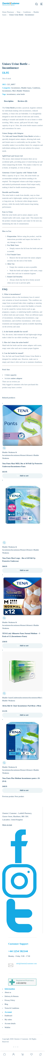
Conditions (27, 12)
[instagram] (19, 897)
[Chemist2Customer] (11, 4)
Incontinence (15, 88)
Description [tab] (8, 101)
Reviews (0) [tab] (22, 101)
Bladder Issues (26, 88)
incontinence (11, 94)
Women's (23, 455)
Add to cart (24, 476)
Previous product (8, 796)
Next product (19, 796)
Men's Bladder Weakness (21, 91)
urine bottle (21, 94)
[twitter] (19, 932)
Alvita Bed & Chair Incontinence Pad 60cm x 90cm (21, 706)
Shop (18, 12)
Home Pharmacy (8, 12)
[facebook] (19, 863)
